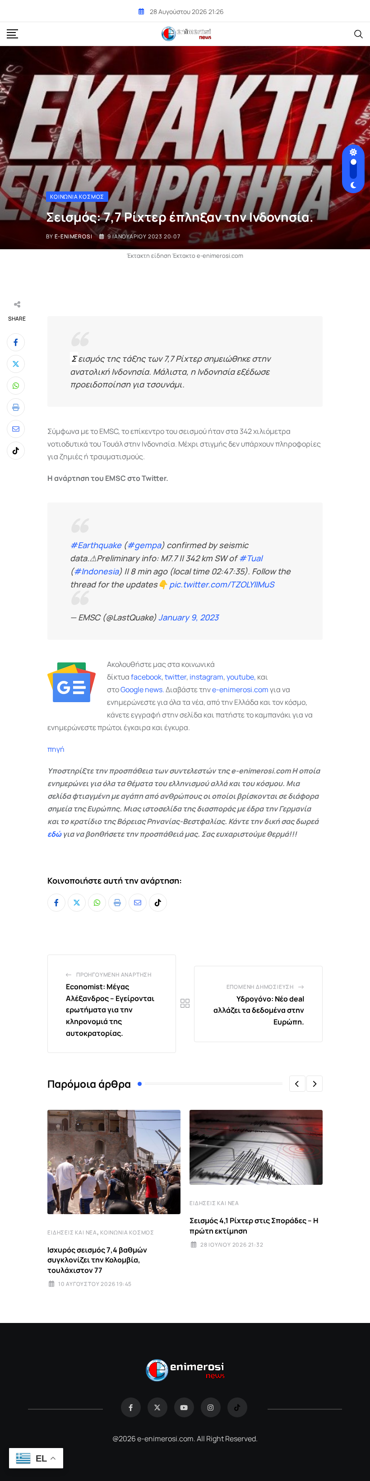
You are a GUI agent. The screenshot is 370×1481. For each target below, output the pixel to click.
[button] (297, 1084)
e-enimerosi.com (240, 689)
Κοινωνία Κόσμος (127, 1232)
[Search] (358, 33)
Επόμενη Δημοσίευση (260, 987)
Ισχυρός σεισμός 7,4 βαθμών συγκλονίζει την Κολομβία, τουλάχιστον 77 (97, 1260)
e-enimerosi (73, 236)
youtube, (241, 677)
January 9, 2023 (188, 617)
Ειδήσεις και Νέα (72, 1232)
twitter (175, 677)
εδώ (54, 834)
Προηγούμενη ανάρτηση (114, 974)
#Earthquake (95, 545)
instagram (206, 677)
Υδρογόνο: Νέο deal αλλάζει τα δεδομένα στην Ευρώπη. (258, 1010)
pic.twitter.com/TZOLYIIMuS (221, 584)
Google (131, 689)
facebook (146, 677)
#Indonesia (96, 571)
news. (153, 689)
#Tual (250, 558)
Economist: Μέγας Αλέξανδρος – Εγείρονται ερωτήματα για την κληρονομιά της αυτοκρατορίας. (110, 1010)
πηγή (56, 749)
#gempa (144, 545)
